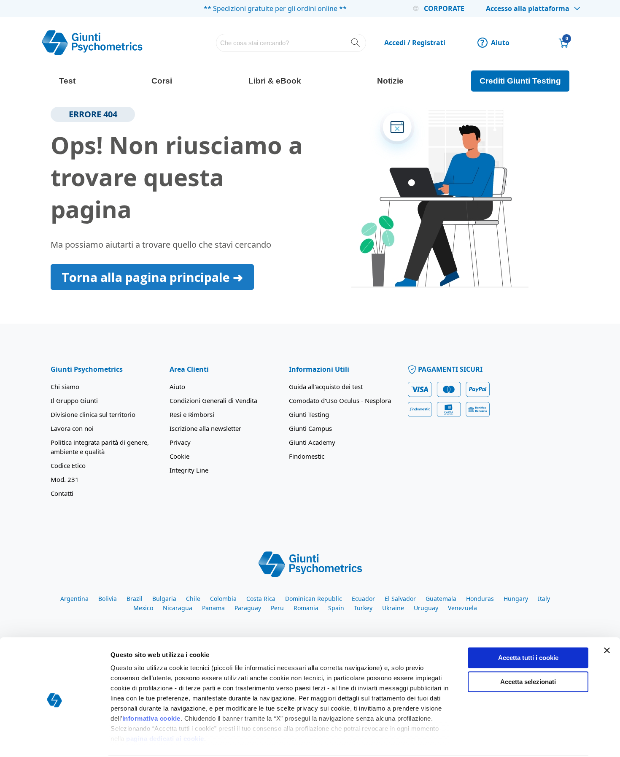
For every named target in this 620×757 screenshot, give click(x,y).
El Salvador (400, 599)
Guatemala (441, 599)
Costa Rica (260, 599)
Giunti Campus (310, 428)
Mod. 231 (65, 479)
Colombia (223, 599)
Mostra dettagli (441, 740)
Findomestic (306, 456)
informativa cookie (151, 687)
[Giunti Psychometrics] (310, 563)
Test (67, 80)
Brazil (135, 599)
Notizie (390, 80)
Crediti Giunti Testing (520, 80)
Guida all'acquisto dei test (326, 386)
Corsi (161, 80)
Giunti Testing (309, 414)
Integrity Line (189, 470)
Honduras (480, 599)
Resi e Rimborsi (192, 414)
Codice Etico (68, 465)
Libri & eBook (274, 80)
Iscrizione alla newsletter (205, 428)
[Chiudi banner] (607, 619)
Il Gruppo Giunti (74, 400)
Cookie (179, 456)
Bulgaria (164, 599)
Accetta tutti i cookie (528, 626)
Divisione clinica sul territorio (93, 414)
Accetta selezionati (528, 650)
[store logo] (92, 42)
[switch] (237, 741)
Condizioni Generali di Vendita (213, 400)
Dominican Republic (313, 599)
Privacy (180, 442)
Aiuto (494, 43)
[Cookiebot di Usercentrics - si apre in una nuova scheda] (55, 740)
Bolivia (107, 599)
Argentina (74, 599)
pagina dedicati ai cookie (165, 707)
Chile (193, 599)
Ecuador (363, 599)
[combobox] (291, 43)
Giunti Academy (312, 442)
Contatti (62, 493)
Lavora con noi (72, 428)
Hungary (516, 599)
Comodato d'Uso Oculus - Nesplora (340, 400)
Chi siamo (65, 386)
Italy (544, 599)
